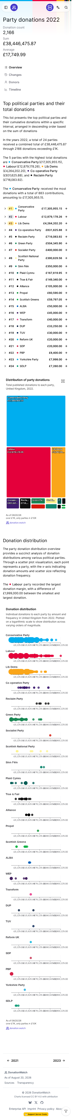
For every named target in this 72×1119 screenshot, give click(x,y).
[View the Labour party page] (66, 216)
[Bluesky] (30, 1103)
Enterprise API (17, 1108)
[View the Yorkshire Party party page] (66, 359)
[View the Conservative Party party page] (66, 208)
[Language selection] (58, 7)
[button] (32, 208)
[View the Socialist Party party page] (66, 250)
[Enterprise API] (50, 7)
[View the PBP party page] (66, 352)
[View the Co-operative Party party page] (66, 230)
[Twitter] (36, 1103)
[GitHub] (42, 1103)
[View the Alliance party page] (66, 286)
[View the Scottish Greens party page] (66, 299)
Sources (9, 1082)
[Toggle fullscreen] (63, 381)
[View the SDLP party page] (66, 366)
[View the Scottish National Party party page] (66, 258)
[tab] (36, 67)
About (59, 1108)
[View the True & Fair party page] (66, 279)
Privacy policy (45, 1108)
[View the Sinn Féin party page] (66, 266)
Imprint (32, 1108)
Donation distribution (25, 540)
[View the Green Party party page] (66, 243)
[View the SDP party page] (66, 346)
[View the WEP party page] (66, 312)
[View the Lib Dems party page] (66, 223)
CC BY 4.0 (36, 1096)
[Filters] (66, 1111)
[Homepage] (14, 7)
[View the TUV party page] (66, 332)
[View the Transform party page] (66, 319)
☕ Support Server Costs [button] (36, 1114)
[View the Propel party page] (66, 292)
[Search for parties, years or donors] (66, 7)
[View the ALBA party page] (66, 306)
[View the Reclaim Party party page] (66, 236)
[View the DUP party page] (66, 326)
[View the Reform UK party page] (66, 339)
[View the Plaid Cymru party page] (66, 272)
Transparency (25, 1082)
